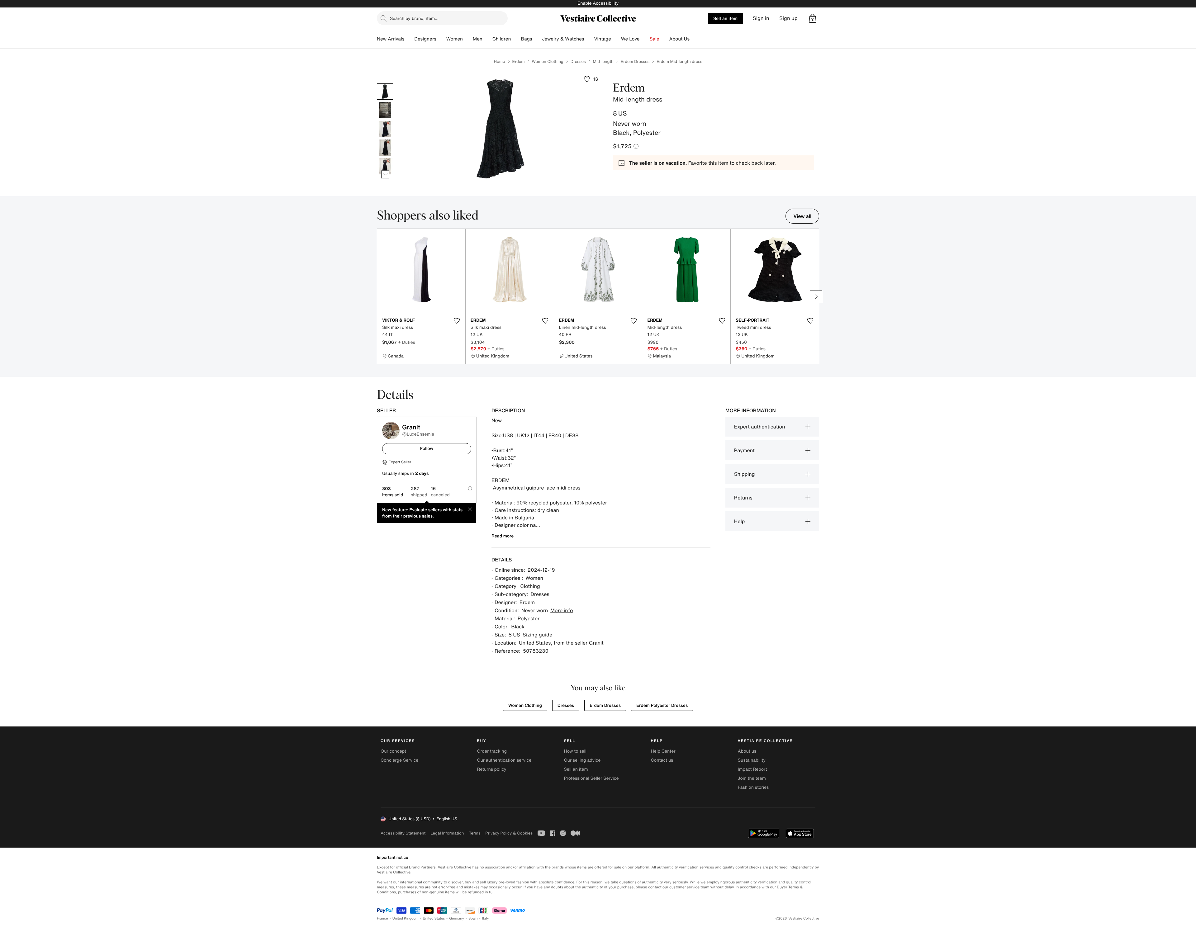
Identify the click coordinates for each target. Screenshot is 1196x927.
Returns (743, 497)
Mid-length (603, 61)
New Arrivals (390, 38)
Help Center (663, 751)
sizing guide (537, 634)
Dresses (578, 61)
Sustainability (752, 760)
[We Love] (644, 38)
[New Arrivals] (409, 38)
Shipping (744, 474)
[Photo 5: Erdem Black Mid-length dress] (385, 166)
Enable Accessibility (598, 3)
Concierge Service (399, 760)
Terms (474, 833)
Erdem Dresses (635, 61)
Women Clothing (547, 61)
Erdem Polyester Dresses (662, 705)
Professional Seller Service (591, 778)
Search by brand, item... (414, 18)
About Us (679, 38)
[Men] (487, 38)
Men (477, 38)
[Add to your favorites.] (457, 320)
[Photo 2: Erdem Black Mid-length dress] (385, 110)
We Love (630, 38)
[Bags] (536, 38)
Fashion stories (753, 787)
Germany (456, 918)
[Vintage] (616, 38)
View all (802, 216)
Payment (744, 450)
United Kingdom (405, 918)
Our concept (393, 751)
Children (501, 38)
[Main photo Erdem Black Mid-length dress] (385, 91)
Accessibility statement (403, 833)
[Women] (467, 38)
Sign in (761, 18)
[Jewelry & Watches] (588, 38)
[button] (812, 18)
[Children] (515, 38)
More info (561, 610)
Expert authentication (759, 426)
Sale (654, 38)
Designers (425, 38)
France (382, 918)
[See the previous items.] (385, 83)
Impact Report (752, 769)
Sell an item (725, 18)
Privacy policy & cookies (509, 833)
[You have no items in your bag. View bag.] (812, 18)
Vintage (602, 38)
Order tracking (492, 751)
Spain (473, 918)
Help (739, 521)
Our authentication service (504, 760)
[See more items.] (385, 174)
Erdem (518, 61)
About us (747, 751)
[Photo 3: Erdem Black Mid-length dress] (385, 129)
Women (454, 38)
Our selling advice (582, 760)
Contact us (662, 760)
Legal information (447, 833)
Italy (485, 918)
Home (499, 61)
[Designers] (441, 38)
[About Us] (694, 38)
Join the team (752, 778)
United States (434, 918)
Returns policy (491, 769)
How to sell (575, 751)
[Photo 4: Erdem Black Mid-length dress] (385, 148)
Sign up (788, 18)
